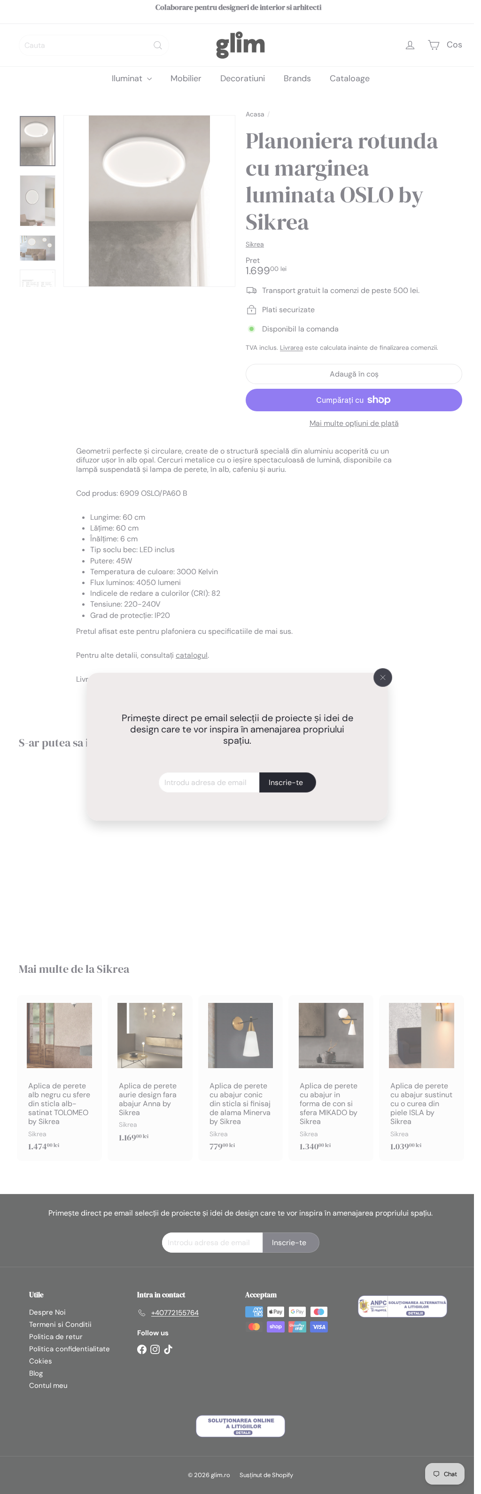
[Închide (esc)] (382, 677)
